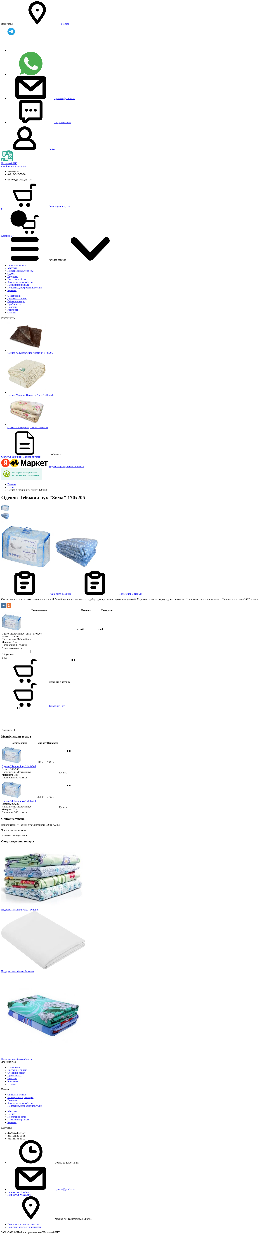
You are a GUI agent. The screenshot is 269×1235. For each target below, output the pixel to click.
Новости (12, 307)
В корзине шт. (57, 706)
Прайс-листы (14, 304)
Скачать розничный (11, 456)
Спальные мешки (16, 265)
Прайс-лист (60, 594)
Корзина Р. (7, 222)
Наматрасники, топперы (20, 270)
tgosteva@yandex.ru (65, 98)
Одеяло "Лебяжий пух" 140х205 (19, 766)
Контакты (12, 309)
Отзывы (11, 312)
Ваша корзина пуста (59, 206)
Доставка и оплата (17, 298)
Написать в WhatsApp (19, 1194)
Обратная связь (63, 122)
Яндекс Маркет (57, 466)
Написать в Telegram (18, 1192)
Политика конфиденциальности (24, 1227)
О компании (14, 295)
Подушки (12, 276)
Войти (52, 149)
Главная (11, 484)
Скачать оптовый (32, 456)
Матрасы (12, 268)
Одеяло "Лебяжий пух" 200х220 (19, 801)
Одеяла (11, 273)
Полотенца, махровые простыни (24, 287)
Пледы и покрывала (18, 284)
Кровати (12, 290)
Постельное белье (16, 279)
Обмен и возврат (16, 301)
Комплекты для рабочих (20, 282)
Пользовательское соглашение (23, 1224)
